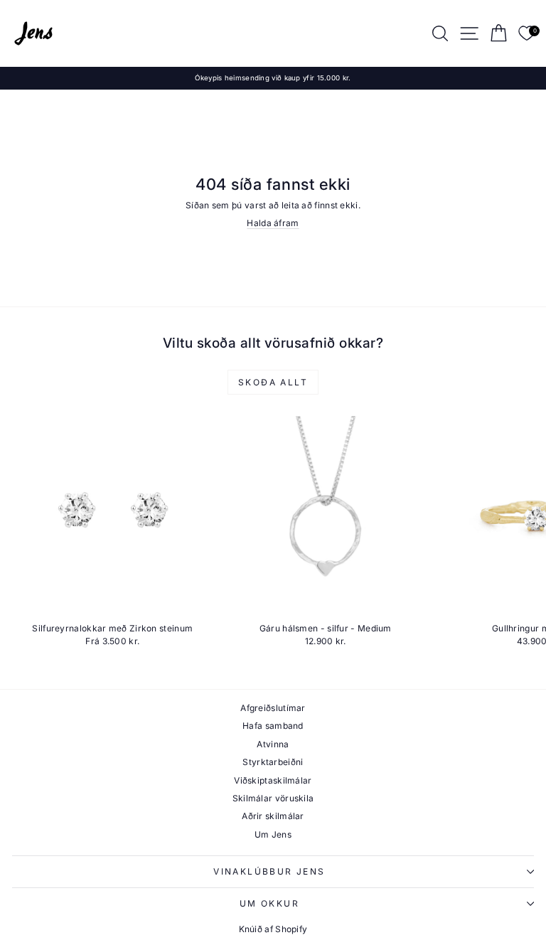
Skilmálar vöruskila (273, 798)
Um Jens (273, 834)
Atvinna (273, 744)
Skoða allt (273, 382)
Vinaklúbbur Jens (269, 871)
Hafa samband (273, 725)
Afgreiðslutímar (273, 708)
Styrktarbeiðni (272, 762)
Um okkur (269, 903)
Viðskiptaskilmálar (272, 780)
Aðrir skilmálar (273, 816)
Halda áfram (273, 223)
